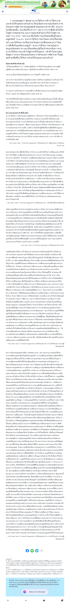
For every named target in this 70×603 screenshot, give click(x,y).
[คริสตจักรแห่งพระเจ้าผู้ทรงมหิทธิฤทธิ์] (35, 11)
